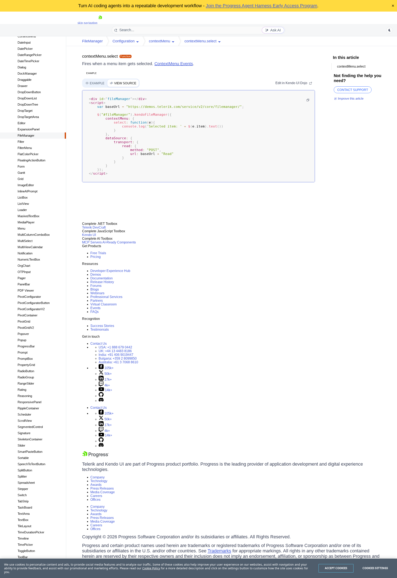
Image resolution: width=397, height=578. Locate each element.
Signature (24, 433)
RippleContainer (28, 408)
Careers (96, 496)
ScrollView (25, 420)
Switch (22, 495)
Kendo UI (89, 235)
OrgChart (24, 265)
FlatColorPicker (28, 154)
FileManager (26, 135)
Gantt (21, 172)
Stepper (23, 489)
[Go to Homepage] (100, 23)
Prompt (23, 352)
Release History (102, 282)
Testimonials (99, 329)
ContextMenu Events (173, 63)
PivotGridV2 (26, 327)
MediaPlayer (26, 222)
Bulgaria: (118, 358)
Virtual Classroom (103, 304)
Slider (21, 445)
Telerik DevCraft (94, 227)
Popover (23, 334)
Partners (96, 300)
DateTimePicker (28, 61)
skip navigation (87, 23)
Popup (22, 340)
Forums (96, 285)
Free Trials (98, 253)
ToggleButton (26, 551)
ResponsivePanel (29, 402)
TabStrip (23, 501)
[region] (198, 568)
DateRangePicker (30, 55)
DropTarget (25, 110)
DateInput (24, 42)
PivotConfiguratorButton (34, 303)
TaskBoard (25, 507)
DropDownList (27, 98)
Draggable (24, 79)
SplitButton (25, 470)
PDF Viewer (26, 290)
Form (21, 166)
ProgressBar (26, 346)
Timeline (23, 538)
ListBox (23, 197)
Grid (20, 179)
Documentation (101, 278)
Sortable (23, 458)
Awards (96, 484)
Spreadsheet (26, 482)
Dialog (22, 67)
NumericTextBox (29, 259)
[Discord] (101, 400)
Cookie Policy (151, 568)
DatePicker (25, 48)
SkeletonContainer (30, 439)
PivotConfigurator (29, 296)
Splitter (22, 476)
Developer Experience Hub (110, 271)
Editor (21, 123)
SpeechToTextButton (31, 464)
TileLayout (24, 526)
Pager (22, 278)
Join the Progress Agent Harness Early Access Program (261, 5)
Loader (22, 210)
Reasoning (25, 396)
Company (97, 477)
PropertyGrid (26, 365)
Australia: (118, 362)
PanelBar (24, 284)
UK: (115, 351)
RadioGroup (26, 377)
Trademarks (219, 550)
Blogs (94, 289)
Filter (21, 141)
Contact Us (98, 343)
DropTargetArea (28, 117)
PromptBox (25, 358)
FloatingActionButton (31, 160)
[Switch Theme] (389, 30)
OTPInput (24, 272)
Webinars (97, 293)
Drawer (23, 86)
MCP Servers (92, 242)
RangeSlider (26, 383)
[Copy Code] (308, 100)
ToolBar (23, 557)
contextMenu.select (100, 56)
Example (91, 73)
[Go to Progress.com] (95, 456)
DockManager (27, 73)
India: (116, 354)
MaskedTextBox (28, 216)
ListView (23, 203)
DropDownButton (29, 92)
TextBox (23, 520)
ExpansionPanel (28, 129)
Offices (95, 499)
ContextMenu (27, 36)
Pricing (95, 257)
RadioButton (26, 371)
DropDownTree (28, 104)
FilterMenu (25, 148)
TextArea (24, 513)
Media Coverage (102, 492)
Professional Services (106, 297)
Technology (98, 481)
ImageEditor (26, 185)
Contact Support (352, 90)
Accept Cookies (336, 568)
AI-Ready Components (119, 242)
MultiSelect (25, 241)
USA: (115, 347)
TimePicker (25, 544)
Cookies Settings (375, 568)
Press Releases (102, 488)
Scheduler (24, 414)
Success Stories (102, 326)
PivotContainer (27, 315)
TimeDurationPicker (31, 532)
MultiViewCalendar (30, 247)
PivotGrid (24, 321)
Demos (95, 274)
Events (95, 308)
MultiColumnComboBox (34, 234)
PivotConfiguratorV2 (31, 309)
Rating (22, 389)
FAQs (94, 311)
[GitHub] (101, 396)
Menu (21, 228)
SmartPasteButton (30, 451)
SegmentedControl (30, 427)
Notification (25, 253)
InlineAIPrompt (27, 191)
